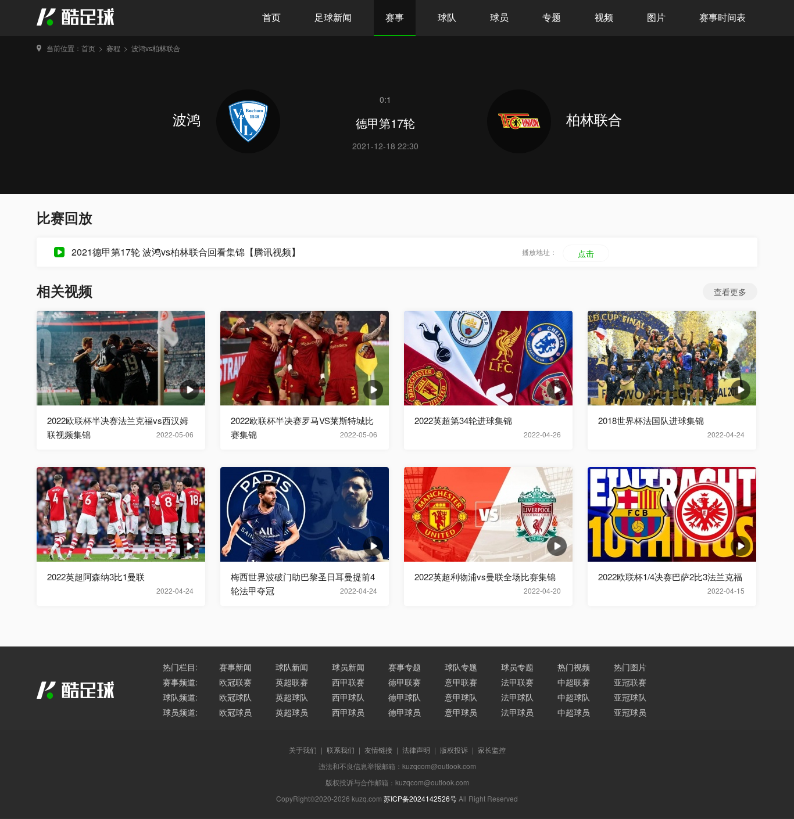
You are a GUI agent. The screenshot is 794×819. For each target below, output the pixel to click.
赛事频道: (180, 682)
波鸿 (189, 119)
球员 (499, 17)
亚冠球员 (630, 712)
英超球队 (292, 697)
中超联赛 (573, 682)
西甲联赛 (348, 682)
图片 (656, 17)
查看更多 (730, 291)
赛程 (113, 48)
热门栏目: (180, 667)
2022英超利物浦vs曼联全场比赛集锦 (485, 576)
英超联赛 (292, 682)
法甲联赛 (517, 682)
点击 (586, 253)
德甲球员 (404, 712)
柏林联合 (594, 119)
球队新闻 (292, 667)
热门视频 (573, 667)
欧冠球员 (235, 712)
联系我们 (341, 750)
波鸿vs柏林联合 (155, 48)
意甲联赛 (461, 682)
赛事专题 (404, 667)
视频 (604, 17)
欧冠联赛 (235, 682)
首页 (271, 17)
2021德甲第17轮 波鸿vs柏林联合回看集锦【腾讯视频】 (186, 251)
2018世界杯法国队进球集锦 (651, 420)
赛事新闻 (235, 667)
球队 (447, 17)
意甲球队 (461, 697)
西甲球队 (348, 697)
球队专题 (461, 667)
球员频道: (180, 712)
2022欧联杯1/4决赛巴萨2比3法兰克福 (670, 576)
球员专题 (517, 667)
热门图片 (630, 667)
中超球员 (573, 712)
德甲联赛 (404, 682)
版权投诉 (454, 750)
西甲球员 (348, 712)
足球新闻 (333, 17)
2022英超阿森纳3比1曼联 (96, 576)
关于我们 (303, 750)
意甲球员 (461, 712)
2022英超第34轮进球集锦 (463, 420)
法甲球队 (517, 697)
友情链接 (378, 750)
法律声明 (416, 750)
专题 (551, 17)
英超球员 (292, 712)
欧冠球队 (235, 697)
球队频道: (180, 697)
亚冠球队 (630, 697)
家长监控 (492, 750)
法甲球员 (517, 712)
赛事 (394, 17)
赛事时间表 (722, 17)
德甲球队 (404, 697)
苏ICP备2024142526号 (420, 798)
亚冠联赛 (630, 682)
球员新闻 (348, 667)
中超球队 (573, 697)
